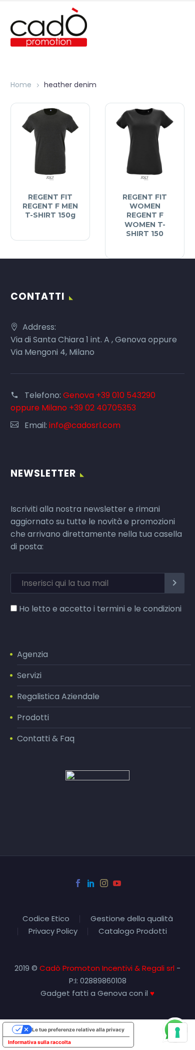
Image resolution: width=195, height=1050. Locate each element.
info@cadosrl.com (84, 425)
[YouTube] (117, 883)
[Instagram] (104, 883)
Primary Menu (175, 27)
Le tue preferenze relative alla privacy (78, 1029)
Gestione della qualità (131, 919)
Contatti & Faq (45, 738)
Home (21, 85)
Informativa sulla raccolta (39, 1042)
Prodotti (33, 717)
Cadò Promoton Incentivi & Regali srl (108, 968)
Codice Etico (46, 919)
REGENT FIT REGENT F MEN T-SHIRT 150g (50, 206)
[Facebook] (78, 883)
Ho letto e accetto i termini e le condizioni (100, 608)
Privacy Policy (53, 931)
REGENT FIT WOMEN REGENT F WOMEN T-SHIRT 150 (144, 215)
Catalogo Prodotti (132, 931)
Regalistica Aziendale (58, 696)
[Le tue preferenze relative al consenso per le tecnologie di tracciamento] (177, 1032)
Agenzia (32, 654)
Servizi (29, 675)
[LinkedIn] (91, 883)
